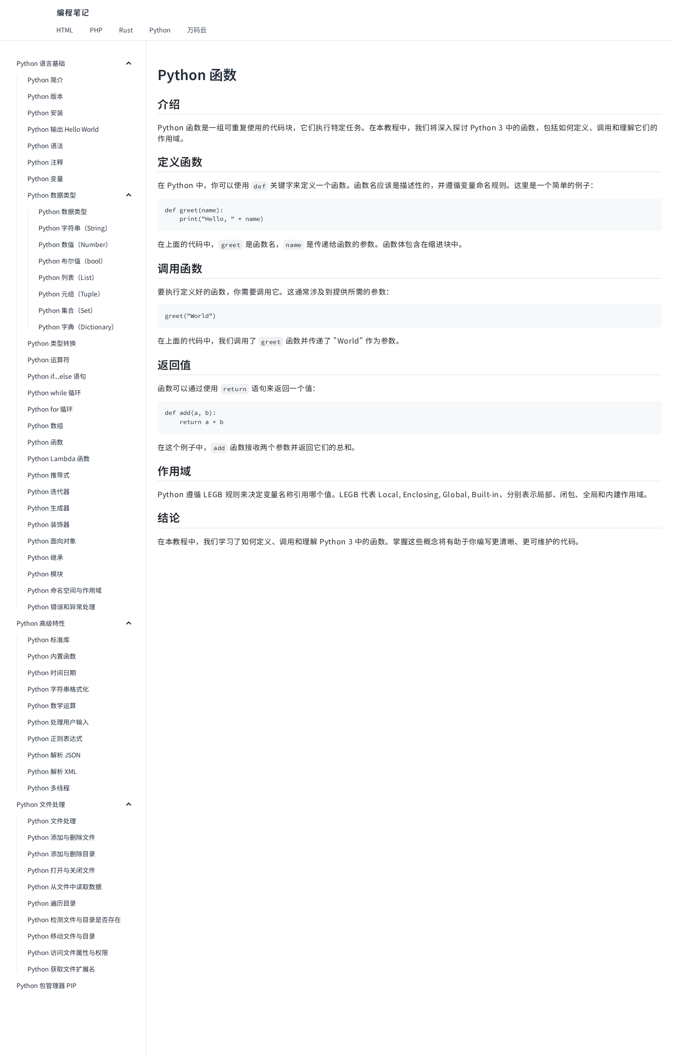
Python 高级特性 (40, 623)
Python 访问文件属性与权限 (67, 952)
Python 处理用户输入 (58, 721)
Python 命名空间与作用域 (64, 590)
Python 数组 (45, 425)
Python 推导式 (48, 474)
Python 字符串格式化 (58, 688)
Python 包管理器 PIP (46, 985)
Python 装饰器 (48, 524)
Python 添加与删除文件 (61, 837)
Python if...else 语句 (56, 376)
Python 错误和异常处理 (61, 606)
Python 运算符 (48, 359)
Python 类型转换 (51, 343)
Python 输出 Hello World (63, 129)
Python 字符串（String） (74, 227)
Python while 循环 (54, 392)
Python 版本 (45, 96)
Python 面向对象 (51, 540)
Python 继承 (45, 557)
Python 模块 (45, 573)
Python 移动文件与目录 (61, 935)
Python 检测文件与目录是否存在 (74, 919)
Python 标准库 (48, 639)
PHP (96, 29)
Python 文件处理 (40, 804)
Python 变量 (45, 178)
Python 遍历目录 (51, 903)
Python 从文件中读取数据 (64, 886)
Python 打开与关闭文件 (61, 870)
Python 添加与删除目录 (61, 853)
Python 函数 (45, 441)
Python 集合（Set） (67, 310)
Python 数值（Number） (75, 244)
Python (160, 29)
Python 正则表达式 (54, 738)
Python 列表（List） (68, 277)
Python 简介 (45, 79)
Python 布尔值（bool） (72, 260)
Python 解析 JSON (54, 754)
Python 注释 (45, 161)
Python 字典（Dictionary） (78, 326)
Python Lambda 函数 (58, 458)
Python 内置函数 (51, 656)
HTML (64, 29)
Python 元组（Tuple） (71, 293)
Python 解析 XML (52, 771)
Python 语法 (45, 145)
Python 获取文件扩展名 (61, 968)
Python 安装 (45, 112)
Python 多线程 (48, 787)
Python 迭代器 (48, 491)
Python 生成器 (48, 507)
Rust (126, 29)
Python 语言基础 (40, 63)
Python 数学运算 (51, 705)
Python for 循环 (50, 409)
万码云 (196, 29)
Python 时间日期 (51, 672)
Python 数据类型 (51, 194)
